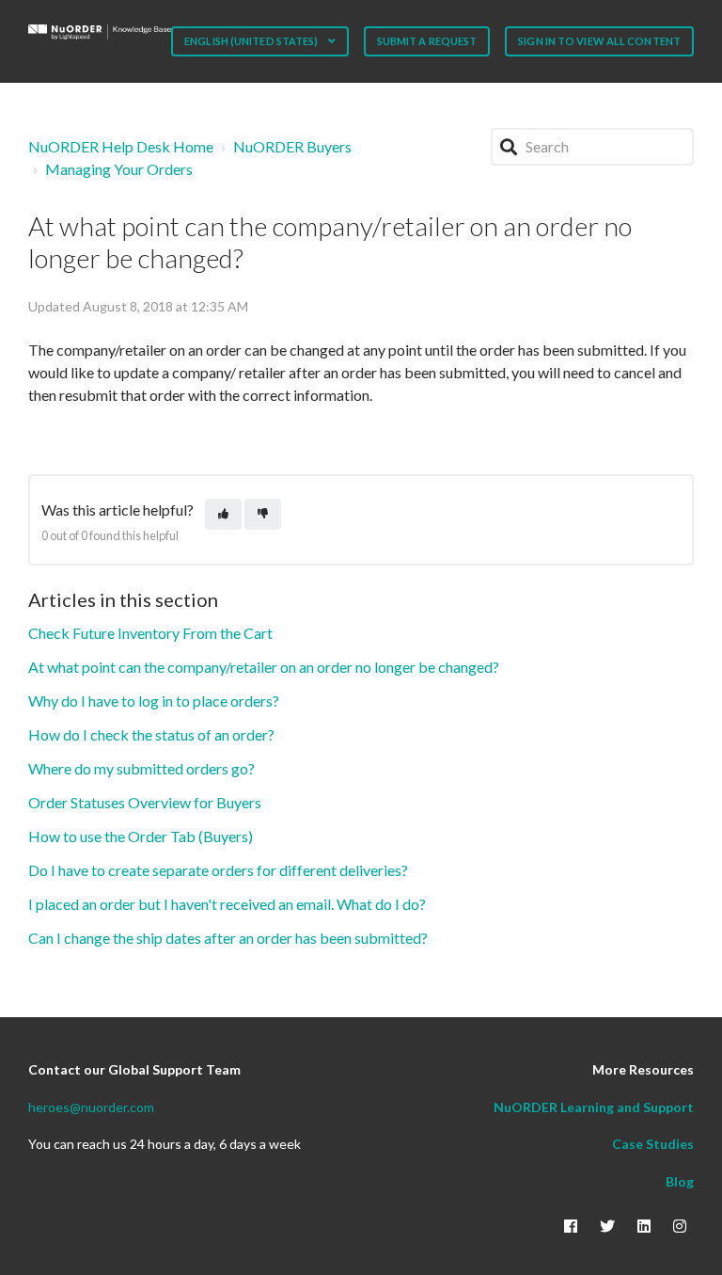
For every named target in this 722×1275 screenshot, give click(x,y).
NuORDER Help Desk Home (120, 146)
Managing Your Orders (119, 169)
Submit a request (427, 41)
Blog (680, 1181)
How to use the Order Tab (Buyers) (140, 836)
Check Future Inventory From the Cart (150, 633)
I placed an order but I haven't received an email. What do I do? (227, 904)
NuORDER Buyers (292, 146)
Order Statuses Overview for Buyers (144, 802)
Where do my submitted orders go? (141, 768)
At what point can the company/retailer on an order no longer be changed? (263, 667)
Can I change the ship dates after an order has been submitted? (228, 938)
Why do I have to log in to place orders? (153, 700)
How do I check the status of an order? (151, 734)
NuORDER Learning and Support (594, 1107)
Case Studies (653, 1144)
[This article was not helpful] (262, 514)
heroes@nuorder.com (91, 1107)
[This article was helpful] (223, 514)
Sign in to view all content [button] (599, 41)
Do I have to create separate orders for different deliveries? (218, 870)
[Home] (99, 32)
